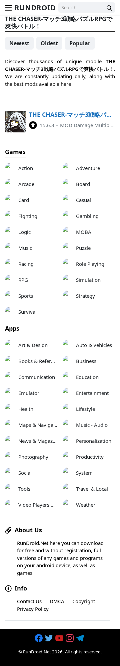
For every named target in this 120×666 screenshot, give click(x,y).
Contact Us (29, 601)
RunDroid (35, 7)
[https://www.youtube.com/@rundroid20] (60, 638)
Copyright (83, 601)
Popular (79, 43)
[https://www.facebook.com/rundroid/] (39, 638)
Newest (19, 43)
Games (15, 152)
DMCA (57, 601)
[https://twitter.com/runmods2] (49, 638)
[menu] (8, 7)
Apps (12, 328)
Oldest (49, 43)
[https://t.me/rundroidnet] (80, 638)
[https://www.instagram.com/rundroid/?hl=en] (70, 638)
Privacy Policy (33, 608)
